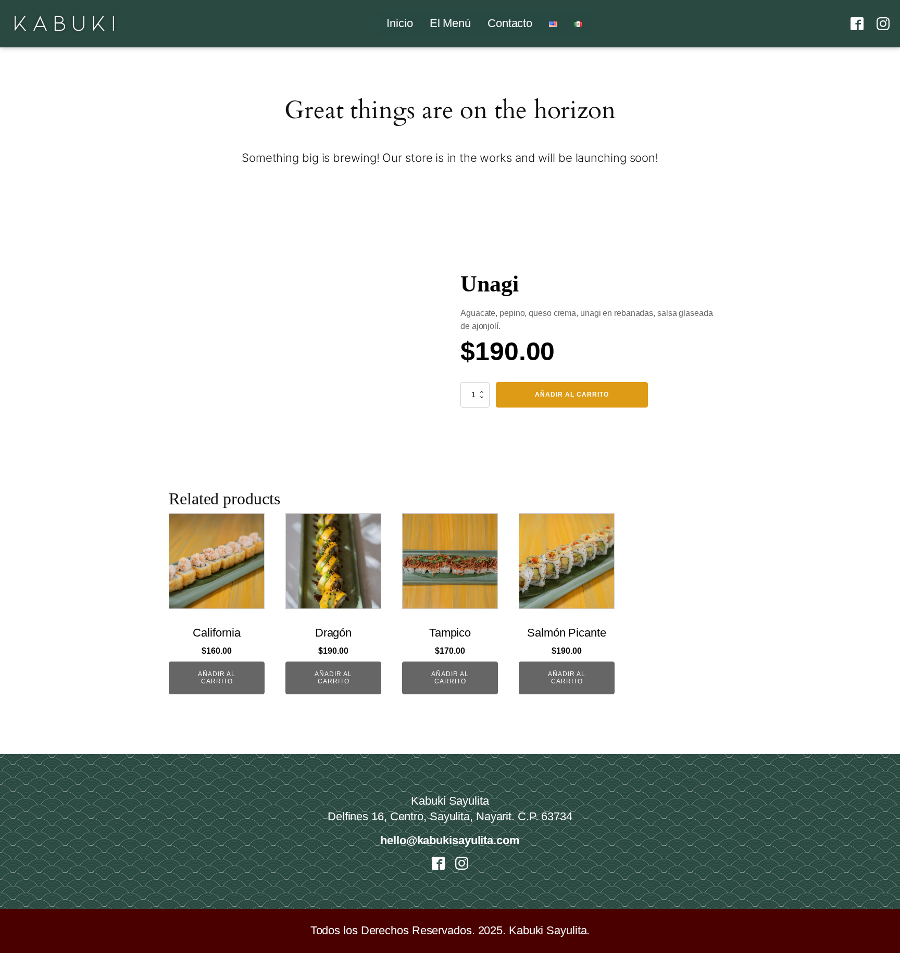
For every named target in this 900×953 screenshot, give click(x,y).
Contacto (510, 23)
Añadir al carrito (572, 394)
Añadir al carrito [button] (216, 677)
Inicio (399, 23)
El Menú (450, 23)
